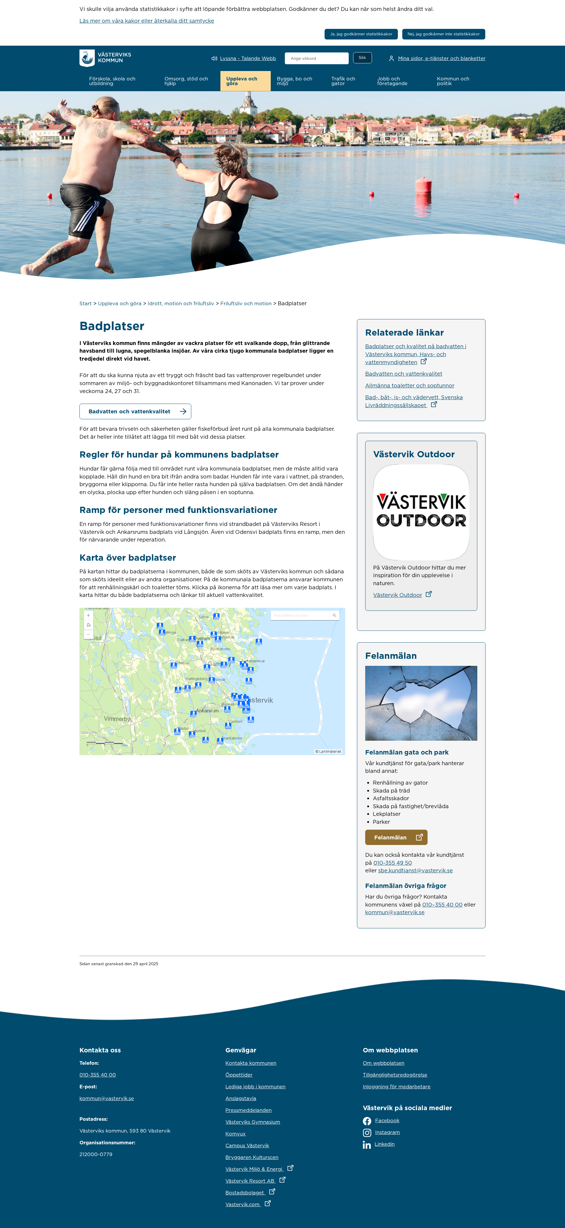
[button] (121, 81)
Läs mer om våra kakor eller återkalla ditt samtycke (146, 20)
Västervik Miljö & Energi (282, 1169)
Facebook (387, 1120)
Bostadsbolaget (276, 1192)
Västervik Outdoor (404, 595)
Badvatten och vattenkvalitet (129, 411)
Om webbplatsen (383, 1063)
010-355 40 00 (97, 1075)
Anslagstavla (240, 1098)
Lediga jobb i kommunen (255, 1087)
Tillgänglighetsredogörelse (395, 1075)
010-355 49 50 (392, 862)
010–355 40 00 (442, 904)
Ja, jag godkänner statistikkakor (361, 34)
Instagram (387, 1132)
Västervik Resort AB (281, 1181)
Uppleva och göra (120, 303)
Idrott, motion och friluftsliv (181, 303)
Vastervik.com (273, 1204)
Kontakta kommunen (250, 1063)
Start (85, 303)
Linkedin (385, 1144)
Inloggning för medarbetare (397, 1087)
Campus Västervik (247, 1145)
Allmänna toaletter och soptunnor (409, 385)
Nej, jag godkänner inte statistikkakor (444, 34)
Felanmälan (390, 837)
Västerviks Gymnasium (252, 1122)
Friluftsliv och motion (246, 303)
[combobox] (317, 58)
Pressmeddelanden (248, 1110)
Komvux (235, 1134)
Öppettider (238, 1075)
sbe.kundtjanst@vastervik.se (415, 870)
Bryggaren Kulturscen (251, 1157)
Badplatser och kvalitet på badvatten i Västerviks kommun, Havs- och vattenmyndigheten (415, 354)
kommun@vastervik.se (395, 912)
